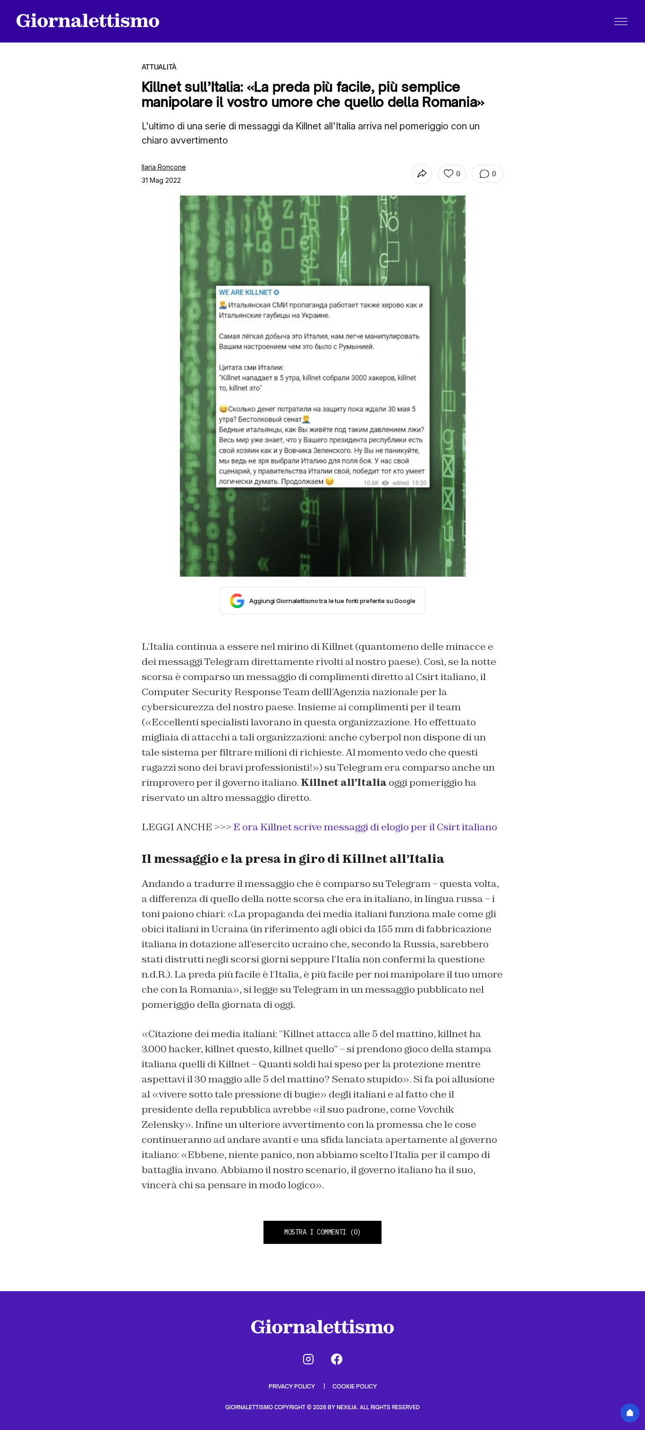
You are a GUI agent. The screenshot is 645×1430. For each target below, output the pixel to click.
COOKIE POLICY (354, 1386)
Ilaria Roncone (164, 167)
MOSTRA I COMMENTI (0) (322, 1232)
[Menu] (620, 21)
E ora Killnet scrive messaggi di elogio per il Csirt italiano (365, 827)
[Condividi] (422, 174)
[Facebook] (336, 1359)
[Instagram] (308, 1359)
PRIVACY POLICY (292, 1386)
